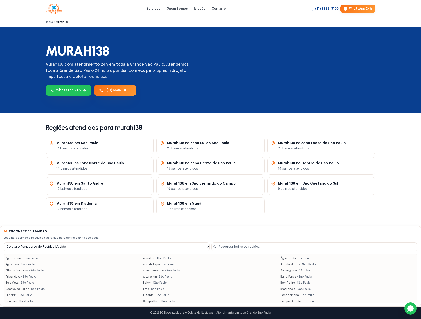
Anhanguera (296, 270)
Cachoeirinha (297, 295)
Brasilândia (295, 289)
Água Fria (157, 258)
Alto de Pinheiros (25, 270)
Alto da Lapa (159, 264)
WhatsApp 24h (360, 8)
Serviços (153, 8)
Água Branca (22, 258)
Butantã (156, 295)
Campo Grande (298, 301)
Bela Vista (20, 283)
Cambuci (19, 301)
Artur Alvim (157, 277)
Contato (219, 8)
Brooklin (19, 295)
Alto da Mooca (298, 264)
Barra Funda (296, 277)
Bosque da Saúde (25, 289)
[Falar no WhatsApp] (410, 308)
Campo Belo (159, 301)
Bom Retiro (295, 283)
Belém (155, 283)
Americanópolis (161, 270)
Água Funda (295, 258)
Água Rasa (20, 264)
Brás (154, 289)
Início (49, 22)
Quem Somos (177, 8)
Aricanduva (21, 277)
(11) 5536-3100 (327, 8)
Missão (200, 8)
